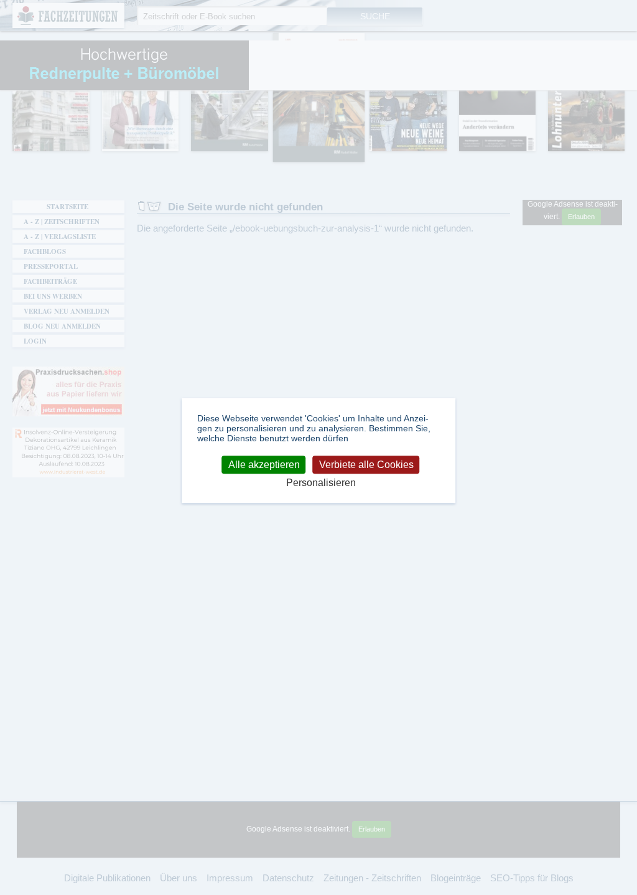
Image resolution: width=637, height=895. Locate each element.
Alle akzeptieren (264, 464)
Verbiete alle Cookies (366, 464)
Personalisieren (321, 483)
